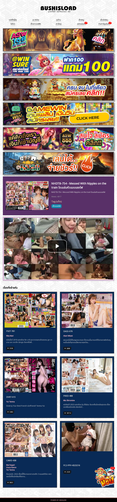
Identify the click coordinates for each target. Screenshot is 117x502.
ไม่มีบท (13, 23)
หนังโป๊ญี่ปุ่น (13, 19)
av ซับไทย (35, 19)
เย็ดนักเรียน (104, 19)
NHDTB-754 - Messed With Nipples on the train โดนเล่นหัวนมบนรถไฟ (78, 185)
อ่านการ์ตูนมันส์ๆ (104, 23)
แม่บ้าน (58, 19)
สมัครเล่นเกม (81, 23)
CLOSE (112, 467)
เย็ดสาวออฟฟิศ (36, 23)
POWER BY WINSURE (58, 500)
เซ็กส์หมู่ (81, 19)
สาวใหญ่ (58, 23)
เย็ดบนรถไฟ (56, 206)
